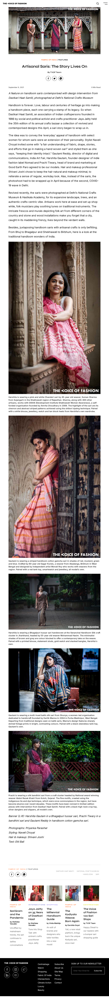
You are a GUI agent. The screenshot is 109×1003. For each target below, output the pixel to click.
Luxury (41, 986)
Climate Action (44, 982)
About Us (58, 968)
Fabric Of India (45, 975)
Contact (58, 982)
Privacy (57, 979)
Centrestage (43, 964)
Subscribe (59, 964)
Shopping (42, 971)
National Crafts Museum (88, 871)
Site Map (58, 971)
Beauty (41, 990)
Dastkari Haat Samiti (65, 871)
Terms (57, 975)
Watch (41, 968)
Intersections (44, 979)
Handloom (88, 874)
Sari (97, 874)
